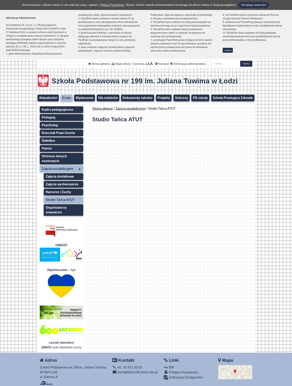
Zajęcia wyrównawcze (62, 184)
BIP (171, 367)
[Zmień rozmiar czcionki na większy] (148, 63)
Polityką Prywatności (112, 4)
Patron (47, 148)
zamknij (227, 50)
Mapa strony (122, 63)
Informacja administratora (189, 63)
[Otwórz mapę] (235, 371)
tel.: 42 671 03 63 (129, 367)
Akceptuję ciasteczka (253, 4)
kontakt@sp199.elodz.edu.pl (137, 372)
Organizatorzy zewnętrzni (56, 210)
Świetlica (48, 140)
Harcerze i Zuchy (58, 192)
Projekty (164, 98)
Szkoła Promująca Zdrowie (233, 98)
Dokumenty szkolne (138, 98)
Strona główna (100, 63)
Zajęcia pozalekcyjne (130, 108)
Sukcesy (181, 98)
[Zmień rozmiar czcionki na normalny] (146, 63)
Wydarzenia (84, 98)
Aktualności (48, 98)
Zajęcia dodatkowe (60, 176)
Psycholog (50, 125)
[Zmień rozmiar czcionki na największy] (151, 63)
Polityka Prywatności (183, 372)
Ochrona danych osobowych (54, 158)
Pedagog (48, 117)
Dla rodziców (108, 98)
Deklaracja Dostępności (185, 377)
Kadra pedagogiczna (57, 109)
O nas (66, 98)
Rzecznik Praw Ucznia (58, 133)
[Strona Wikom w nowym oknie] (46, 383)
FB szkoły (200, 98)
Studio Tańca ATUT (60, 199)
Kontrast (163, 63)
